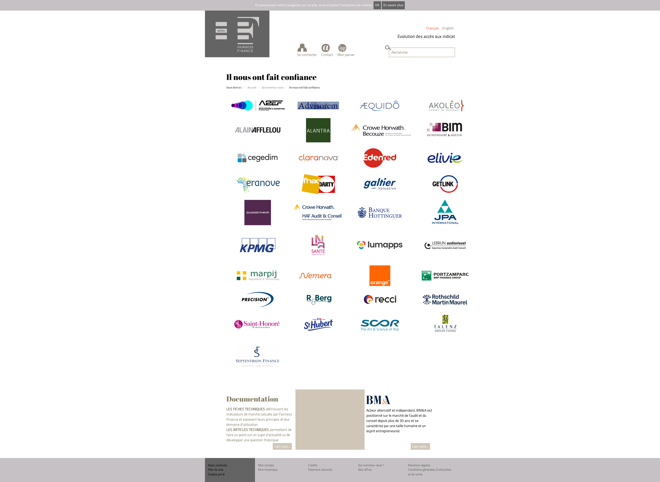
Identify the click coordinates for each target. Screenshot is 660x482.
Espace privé (216, 474)
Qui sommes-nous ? (371, 465)
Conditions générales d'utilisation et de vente (429, 472)
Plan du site (215, 469)
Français (432, 28)
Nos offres (365, 469)
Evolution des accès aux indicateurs (425, 36)
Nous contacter (217, 465)
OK (377, 5)
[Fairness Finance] (237, 34)
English (448, 28)
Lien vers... (282, 446)
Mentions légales (419, 465)
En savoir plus (393, 5)
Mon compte (266, 465)
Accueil (252, 87)
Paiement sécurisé (320, 469)
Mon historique (267, 469)
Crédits (312, 465)
